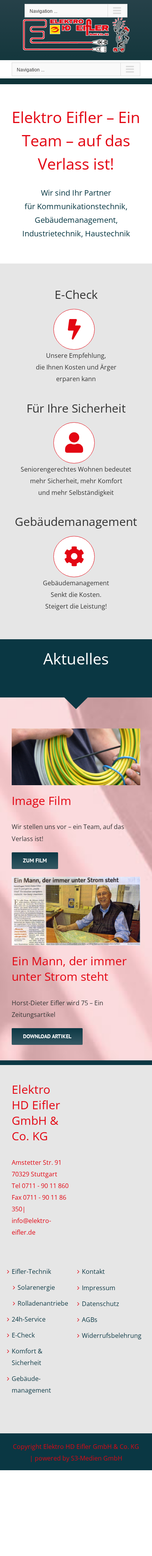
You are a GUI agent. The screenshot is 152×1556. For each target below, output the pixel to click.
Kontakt (93, 1271)
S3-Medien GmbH (96, 1458)
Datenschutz (100, 1303)
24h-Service (29, 1319)
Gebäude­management (31, 1384)
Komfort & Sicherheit (27, 1357)
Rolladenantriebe (43, 1303)
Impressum (98, 1288)
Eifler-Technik (31, 1271)
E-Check (23, 1335)
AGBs (89, 1319)
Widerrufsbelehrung (111, 1335)
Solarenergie (36, 1287)
